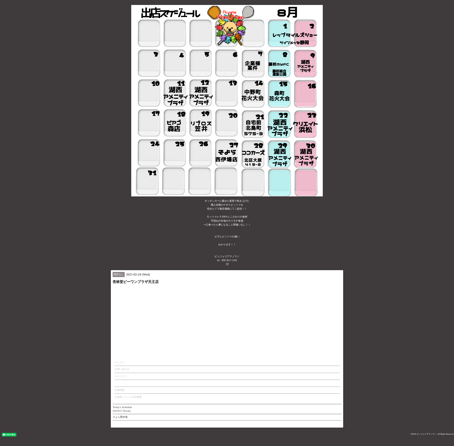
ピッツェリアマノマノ (426, 434)
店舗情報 (119, 390)
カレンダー (120, 383)
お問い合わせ (121, 369)
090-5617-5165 (229, 260)
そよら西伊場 (120, 417)
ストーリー (120, 376)
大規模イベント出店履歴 (128, 397)
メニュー (119, 362)
